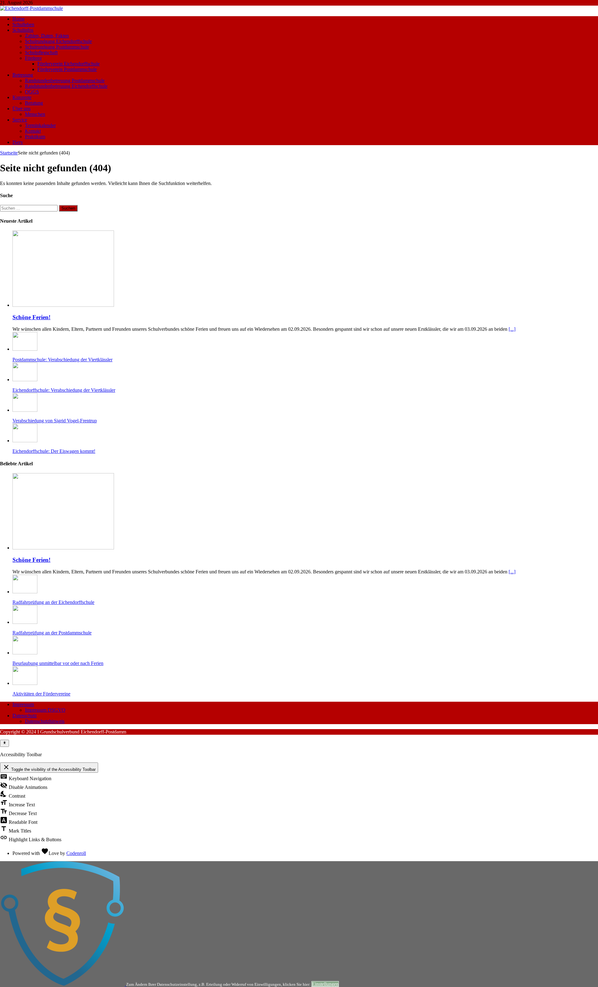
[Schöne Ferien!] (63, 305)
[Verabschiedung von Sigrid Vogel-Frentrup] (24, 410)
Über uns (21, 108)
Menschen (35, 114)
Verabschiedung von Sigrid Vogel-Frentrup (54, 420)
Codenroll (76, 853)
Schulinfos (22, 30)
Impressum (23, 704)
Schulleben (23, 24)
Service (19, 119)
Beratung (34, 103)
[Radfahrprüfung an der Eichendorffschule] (24, 591)
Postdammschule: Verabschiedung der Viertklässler (62, 359)
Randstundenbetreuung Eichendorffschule (66, 86)
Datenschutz (24, 715)
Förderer (33, 58)
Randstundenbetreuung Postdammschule (65, 80)
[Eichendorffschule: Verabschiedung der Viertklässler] (24, 379)
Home (18, 18)
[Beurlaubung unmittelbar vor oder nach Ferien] (24, 652)
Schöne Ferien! (31, 317)
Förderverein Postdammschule (67, 69)
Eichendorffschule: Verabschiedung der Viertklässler (63, 390)
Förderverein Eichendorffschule (68, 63)
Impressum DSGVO (45, 710)
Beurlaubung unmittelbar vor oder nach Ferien (57, 663)
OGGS (32, 91)
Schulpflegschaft (41, 52)
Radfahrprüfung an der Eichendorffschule (53, 602)
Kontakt (33, 131)
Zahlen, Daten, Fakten (47, 35)
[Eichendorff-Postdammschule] (31, 8)
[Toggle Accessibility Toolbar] (4, 743)
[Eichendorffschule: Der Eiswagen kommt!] (24, 440)
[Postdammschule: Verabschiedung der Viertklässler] (24, 349)
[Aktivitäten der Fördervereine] (24, 683)
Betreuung (22, 75)
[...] (512, 329)
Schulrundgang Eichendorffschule (58, 41)
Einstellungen (325, 984)
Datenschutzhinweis (44, 721)
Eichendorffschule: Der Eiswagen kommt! (53, 451)
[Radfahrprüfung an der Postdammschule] (24, 622)
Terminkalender (40, 125)
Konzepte (21, 97)
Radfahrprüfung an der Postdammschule (52, 632)
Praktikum (35, 136)
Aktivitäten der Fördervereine (41, 693)
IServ (17, 142)
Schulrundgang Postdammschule (57, 47)
